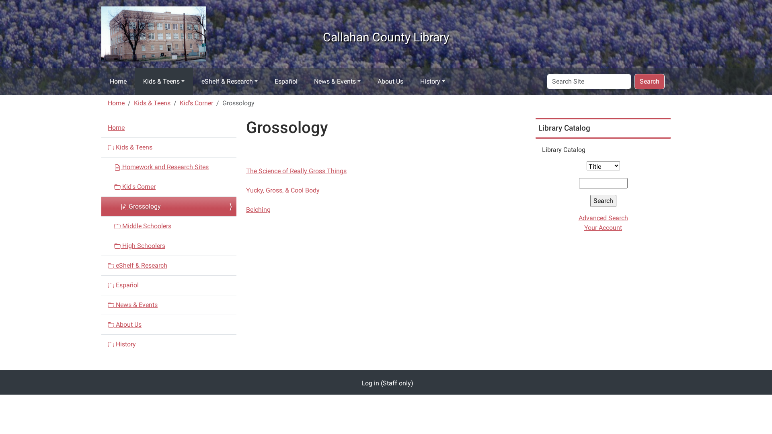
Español (286, 81)
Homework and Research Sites (165, 167)
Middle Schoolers (146, 226)
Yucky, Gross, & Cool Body (283, 190)
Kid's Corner (196, 103)
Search (649, 81)
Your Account (603, 227)
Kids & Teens (161, 81)
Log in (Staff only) (387, 383)
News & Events (335, 81)
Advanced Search (603, 218)
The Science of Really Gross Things (296, 171)
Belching (258, 209)
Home (118, 81)
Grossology (144, 206)
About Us (390, 81)
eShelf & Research (227, 81)
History (430, 81)
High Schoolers (143, 246)
